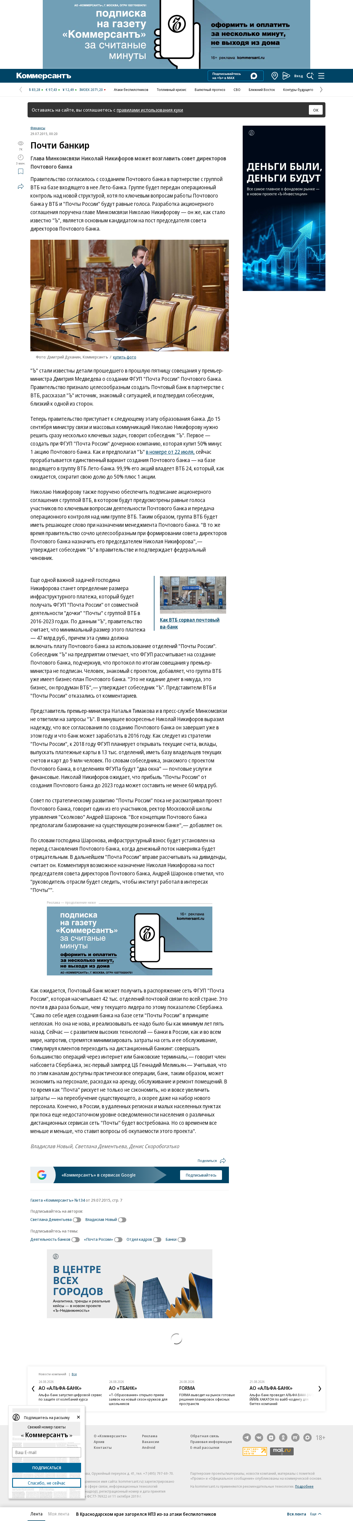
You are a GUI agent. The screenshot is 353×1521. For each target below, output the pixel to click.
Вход (298, 75)
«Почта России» (98, 1239)
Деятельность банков (50, 1239)
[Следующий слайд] (319, 1388)
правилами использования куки (150, 110)
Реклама (149, 1435)
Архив (99, 1441)
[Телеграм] (247, 1437)
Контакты (103, 1447)
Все (74, 1374)
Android (148, 1447)
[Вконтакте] (259, 1437)
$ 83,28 (34, 89)
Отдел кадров (139, 1239)
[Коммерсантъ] (44, 76)
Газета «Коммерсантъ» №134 (57, 1200)
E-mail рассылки (204, 1447)
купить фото (124, 357)
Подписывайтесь (201, 1175)
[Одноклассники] (283, 1437)
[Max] (307, 1437)
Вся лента (296, 1514)
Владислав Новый (101, 1219)
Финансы (37, 127)
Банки (170, 1239)
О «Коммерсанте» (110, 1435)
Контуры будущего (298, 89)
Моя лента (58, 1514)
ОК (316, 110)
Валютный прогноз (210, 89)
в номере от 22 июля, (170, 451)
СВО (237, 89)
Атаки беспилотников (131, 89)
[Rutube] (295, 1437)
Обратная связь (204, 1435)
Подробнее (304, 1486)
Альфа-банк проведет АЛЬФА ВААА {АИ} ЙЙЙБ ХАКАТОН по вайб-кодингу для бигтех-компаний (282, 1399)
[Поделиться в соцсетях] (20, 186)
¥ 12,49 (68, 89)
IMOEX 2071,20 (91, 89)
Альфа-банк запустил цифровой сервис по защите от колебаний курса (70, 1397)
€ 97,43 (51, 89)
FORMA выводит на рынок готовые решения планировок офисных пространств (207, 1399)
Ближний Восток (262, 89)
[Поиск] (310, 76)
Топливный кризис (171, 89)
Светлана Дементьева (51, 1219)
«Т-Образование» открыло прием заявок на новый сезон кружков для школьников (138, 1399)
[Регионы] (275, 76)
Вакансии (150, 1441)
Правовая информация (211, 1441)
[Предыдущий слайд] (33, 1388)
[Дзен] (271, 1437)
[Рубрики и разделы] (321, 76)
